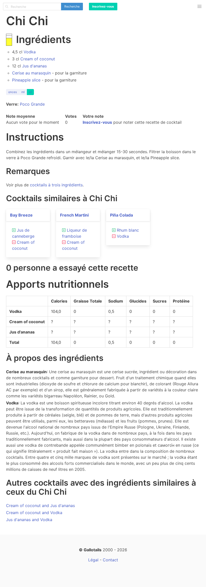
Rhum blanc (128, 230)
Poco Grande (32, 104)
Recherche (72, 6)
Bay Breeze (21, 215)
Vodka (30, 51)
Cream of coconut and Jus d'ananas (40, 505)
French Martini (74, 215)
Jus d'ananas (34, 65)
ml (23, 92)
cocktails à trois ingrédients (56, 184)
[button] (199, 6)
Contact (110, 559)
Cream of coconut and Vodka (34, 512)
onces (12, 92)
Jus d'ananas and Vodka (29, 519)
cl (30, 92)
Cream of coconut (37, 58)
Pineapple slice (26, 79)
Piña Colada (121, 215)
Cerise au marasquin (31, 72)
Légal (93, 559)
